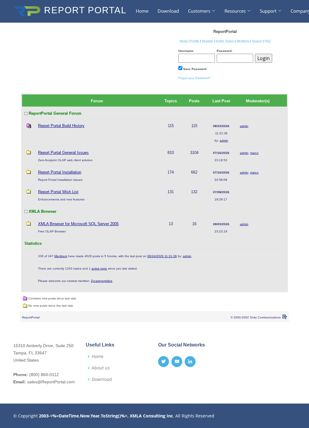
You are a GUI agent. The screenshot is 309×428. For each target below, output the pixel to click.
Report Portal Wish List (58, 192)
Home (142, 11)
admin (224, 140)
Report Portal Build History (61, 125)
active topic (99, 268)
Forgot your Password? (194, 78)
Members (60, 256)
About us (101, 368)
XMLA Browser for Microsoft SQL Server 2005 (78, 224)
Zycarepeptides (101, 281)
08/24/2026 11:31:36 (162, 256)
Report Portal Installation (59, 172)
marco (254, 153)
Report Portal (84, 10)
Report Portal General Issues (63, 152)
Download (168, 11)
